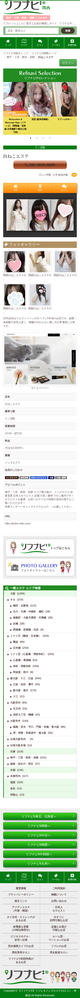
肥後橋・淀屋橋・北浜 (26, 629)
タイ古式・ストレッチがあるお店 (21, 919)
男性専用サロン (21, 952)
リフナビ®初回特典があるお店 (21, 960)
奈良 (12, 788)
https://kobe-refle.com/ (17, 523)
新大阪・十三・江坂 (21, 678)
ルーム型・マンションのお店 (59, 938)
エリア (24, 45)
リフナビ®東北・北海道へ (38, 816)
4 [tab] (50, 138)
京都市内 (15, 776)
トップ (8, 45)
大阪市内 (15, 702)
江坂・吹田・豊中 (23, 684)
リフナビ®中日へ (38, 835)
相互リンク (21, 900)
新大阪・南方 (20, 690)
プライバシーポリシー (21, 894)
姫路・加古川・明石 (21, 763)
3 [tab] (43, 138)
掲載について (59, 894)
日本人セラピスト (58, 909)
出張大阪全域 (18, 745)
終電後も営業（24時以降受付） (20, 928)
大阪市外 (15, 720)
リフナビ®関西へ (38, 844)
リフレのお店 (59, 946)
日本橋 (17, 647)
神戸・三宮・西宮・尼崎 (24, 757)
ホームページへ (40, 387)
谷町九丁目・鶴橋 (23, 714)
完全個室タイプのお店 (21, 946)
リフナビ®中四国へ (39, 854)
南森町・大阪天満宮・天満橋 (29, 617)
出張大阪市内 (19, 739)
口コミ (40, 45)
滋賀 (12, 782)
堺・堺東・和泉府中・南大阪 (29, 732)
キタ (12, 599)
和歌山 (14, 794)
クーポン (56, 45)
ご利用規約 (58, 888)
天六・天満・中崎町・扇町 (28, 611)
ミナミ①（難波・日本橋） (25, 635)
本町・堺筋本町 (22, 666)
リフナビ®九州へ (38, 863)
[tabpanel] (40, 108)
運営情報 (21, 888)
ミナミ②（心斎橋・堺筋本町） (28, 654)
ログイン (68, 62)
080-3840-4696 (41, 165)
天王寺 (17, 708)
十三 (15, 696)
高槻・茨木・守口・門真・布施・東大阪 (36, 726)
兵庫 (12, 751)
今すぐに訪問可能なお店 (59, 919)
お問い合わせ (59, 900)
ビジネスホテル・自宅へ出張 (21, 938)
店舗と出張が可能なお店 (59, 928)
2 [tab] (37, 138)
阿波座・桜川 (20, 672)
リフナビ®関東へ (38, 826)
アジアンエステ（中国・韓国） (21, 909)
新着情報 (72, 45)
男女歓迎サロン (59, 952)
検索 (67, 30)
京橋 (15, 623)
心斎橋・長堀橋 (22, 660)
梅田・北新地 (20, 605)
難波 (15, 641)
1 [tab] (30, 138)
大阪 (12, 593)
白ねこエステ (16, 156)
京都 (12, 770)
